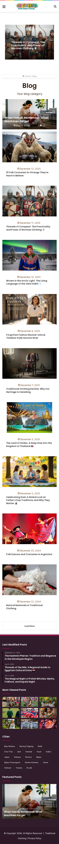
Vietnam (7, 768)
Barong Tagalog (26, 746)
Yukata (19, 768)
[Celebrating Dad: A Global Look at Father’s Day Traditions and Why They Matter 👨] (29, 471)
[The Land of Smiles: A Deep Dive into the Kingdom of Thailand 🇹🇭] (29, 417)
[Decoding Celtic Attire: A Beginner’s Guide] (11, 724)
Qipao (38, 757)
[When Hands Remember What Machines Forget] (29, 114)
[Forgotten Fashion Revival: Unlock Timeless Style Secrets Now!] (29, 309)
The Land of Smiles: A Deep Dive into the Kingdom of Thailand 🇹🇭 (29, 444)
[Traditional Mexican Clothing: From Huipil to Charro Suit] (48, 724)
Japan (7, 757)
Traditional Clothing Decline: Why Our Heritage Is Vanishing (28, 390)
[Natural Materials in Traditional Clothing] (29, 579)
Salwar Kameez (32, 762)
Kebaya (17, 757)
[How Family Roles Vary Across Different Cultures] (48, 702)
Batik (40, 746)
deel (19, 751)
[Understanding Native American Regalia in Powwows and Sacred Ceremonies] (29, 702)
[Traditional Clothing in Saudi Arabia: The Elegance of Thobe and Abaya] (29, 724)
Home (27, 76)
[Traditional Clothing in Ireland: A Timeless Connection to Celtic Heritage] (11, 713)
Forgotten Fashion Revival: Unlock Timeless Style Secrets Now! (25, 336)
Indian (48, 751)
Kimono (28, 757)
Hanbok (28, 751)
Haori (39, 751)
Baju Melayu (9, 746)
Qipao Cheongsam (12, 762)
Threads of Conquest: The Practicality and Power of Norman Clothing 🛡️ (28, 45)
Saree (45, 762)
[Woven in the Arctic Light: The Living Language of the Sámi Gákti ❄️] (29, 255)
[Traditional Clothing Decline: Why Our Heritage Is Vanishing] (29, 363)
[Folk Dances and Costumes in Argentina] (29, 528)
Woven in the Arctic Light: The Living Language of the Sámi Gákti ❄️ (26, 282)
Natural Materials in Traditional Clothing (24, 607)
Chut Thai (8, 751)
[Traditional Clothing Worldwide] (26, 6)
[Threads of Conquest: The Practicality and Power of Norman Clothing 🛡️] (29, 201)
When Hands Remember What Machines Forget (23, 813)
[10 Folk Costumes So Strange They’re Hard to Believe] (29, 147)
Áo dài (29, 768)
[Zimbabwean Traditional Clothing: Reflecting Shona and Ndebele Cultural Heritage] (48, 713)
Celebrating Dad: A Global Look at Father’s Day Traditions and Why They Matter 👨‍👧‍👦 (28, 500)
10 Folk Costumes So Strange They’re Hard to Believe (27, 174)
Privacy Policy (34, 838)
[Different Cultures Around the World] (11, 702)
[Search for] (55, 7)
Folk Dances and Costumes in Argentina (29, 554)
